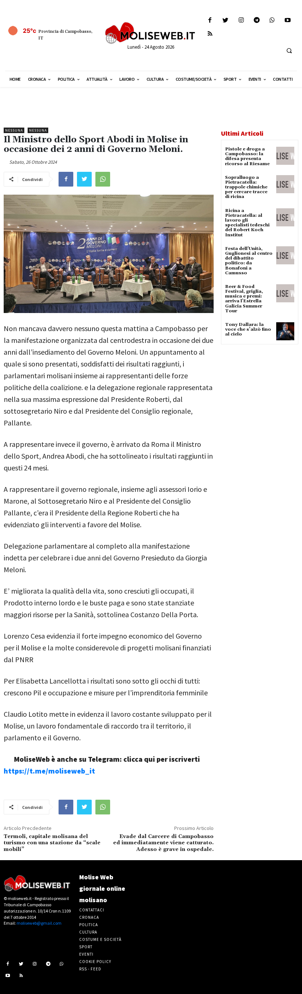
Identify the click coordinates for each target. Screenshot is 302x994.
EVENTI (86, 954)
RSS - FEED (90, 969)
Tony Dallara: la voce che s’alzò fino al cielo (248, 329)
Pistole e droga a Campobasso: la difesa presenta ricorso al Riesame (247, 156)
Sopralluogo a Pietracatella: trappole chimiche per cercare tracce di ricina (246, 187)
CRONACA (89, 917)
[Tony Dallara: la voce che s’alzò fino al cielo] (285, 331)
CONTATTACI (91, 910)
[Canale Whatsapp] (272, 20)
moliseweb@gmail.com (39, 923)
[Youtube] (288, 20)
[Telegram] (256, 20)
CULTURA (88, 932)
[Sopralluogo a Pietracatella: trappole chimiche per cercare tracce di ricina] (285, 184)
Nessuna (14, 130)
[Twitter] (226, 20)
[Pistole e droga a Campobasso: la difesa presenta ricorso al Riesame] (285, 156)
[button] (289, 50)
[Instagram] (241, 20)
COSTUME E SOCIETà (100, 939)
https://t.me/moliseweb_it (49, 770)
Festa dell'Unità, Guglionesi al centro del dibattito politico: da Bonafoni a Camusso (249, 261)
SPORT (85, 946)
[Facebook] (210, 20)
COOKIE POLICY (95, 961)
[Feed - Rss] (210, 34)
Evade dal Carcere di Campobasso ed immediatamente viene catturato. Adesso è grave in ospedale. (163, 843)
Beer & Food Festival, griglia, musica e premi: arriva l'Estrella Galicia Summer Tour (244, 299)
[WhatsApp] (102, 179)
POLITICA (88, 924)
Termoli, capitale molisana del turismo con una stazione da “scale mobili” (52, 843)
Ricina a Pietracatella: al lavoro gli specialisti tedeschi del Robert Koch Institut (247, 223)
